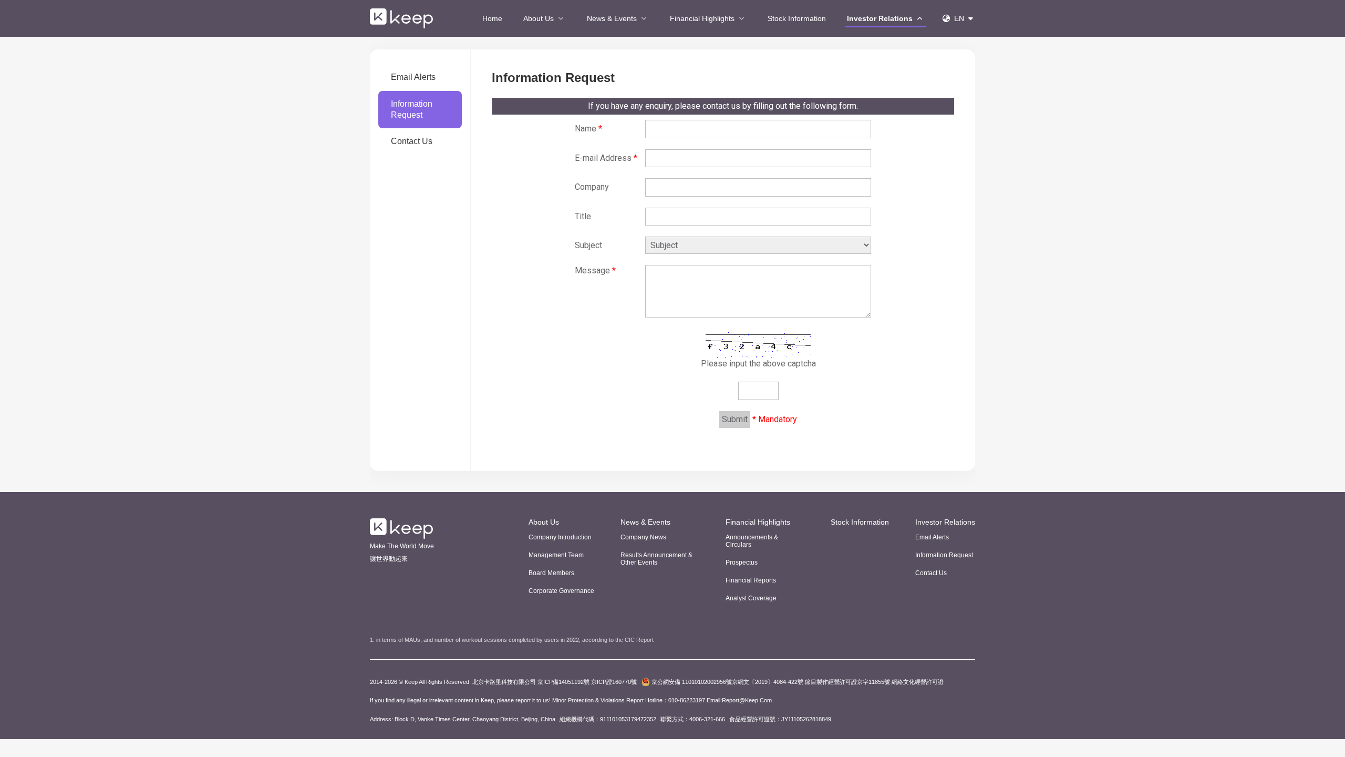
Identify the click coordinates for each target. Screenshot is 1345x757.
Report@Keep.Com (747, 700)
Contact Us (411, 141)
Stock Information (797, 18)
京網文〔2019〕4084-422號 (727, 682)
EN (959, 18)
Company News (643, 537)
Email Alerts (413, 77)
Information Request (411, 109)
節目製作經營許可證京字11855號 (847, 682)
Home (492, 18)
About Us (539, 18)
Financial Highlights (703, 18)
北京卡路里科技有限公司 (504, 682)
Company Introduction (560, 537)
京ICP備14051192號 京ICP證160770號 (586, 682)
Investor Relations (881, 18)
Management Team (556, 555)
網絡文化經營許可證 (918, 682)
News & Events (613, 18)
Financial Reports (751, 580)
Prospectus (742, 562)
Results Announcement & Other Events (656, 558)
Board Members (551, 573)
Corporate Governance (561, 591)
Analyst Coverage (751, 598)
